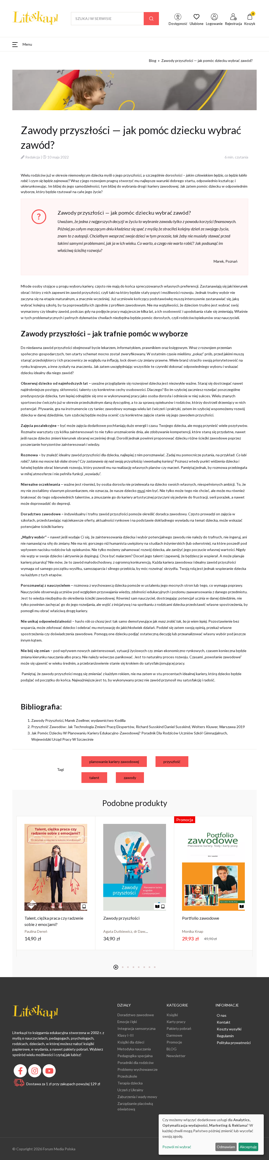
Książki (172, 1015)
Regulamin (225, 1036)
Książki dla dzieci (130, 1042)
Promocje (174, 1042)
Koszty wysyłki (229, 1029)
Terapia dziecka (130, 1083)
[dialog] (211, 1134)
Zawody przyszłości (121, 917)
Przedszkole (127, 1076)
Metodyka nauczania (134, 1049)
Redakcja (32, 157)
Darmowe (174, 1035)
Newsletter (176, 1055)
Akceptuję (248, 1147)
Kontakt (223, 1022)
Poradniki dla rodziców (135, 1062)
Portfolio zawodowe (200, 917)
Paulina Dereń (35, 931)
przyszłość (171, 761)
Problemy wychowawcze (137, 1069)
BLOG (172, 1049)
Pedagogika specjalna (135, 1055)
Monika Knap (192, 931)
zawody (130, 777)
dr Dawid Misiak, (147, 931)
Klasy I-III (125, 1035)
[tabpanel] (56, 883)
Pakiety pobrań (179, 1028)
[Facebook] (21, 1072)
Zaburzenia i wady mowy (137, 1096)
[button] (22, 44)
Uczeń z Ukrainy (130, 1090)
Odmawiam (226, 1147)
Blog (152, 60)
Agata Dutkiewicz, (118, 931)
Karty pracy (176, 1021)
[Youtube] (50, 1072)
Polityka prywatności (234, 1042)
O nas (221, 1015)
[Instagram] (35, 1072)
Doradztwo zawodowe (135, 1015)
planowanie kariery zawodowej (114, 761)
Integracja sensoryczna (136, 1028)
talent (94, 777)
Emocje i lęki (127, 1021)
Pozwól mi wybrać (176, 1147)
